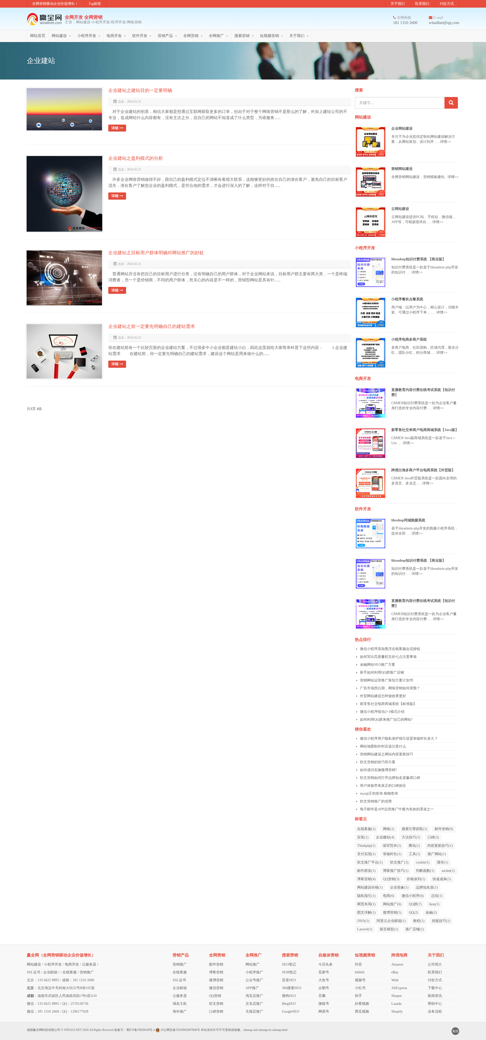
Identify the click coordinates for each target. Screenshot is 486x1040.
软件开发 (139, 36)
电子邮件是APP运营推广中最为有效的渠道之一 (397, 809)
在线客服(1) (366, 829)
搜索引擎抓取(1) (414, 829)
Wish (394, 980)
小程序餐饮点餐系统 (407, 299)
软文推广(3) (399, 862)
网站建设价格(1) (370, 887)
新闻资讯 (435, 996)
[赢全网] (46, 19)
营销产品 (165, 36)
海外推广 (180, 1011)
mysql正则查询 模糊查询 (379, 793)
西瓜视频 (362, 1011)
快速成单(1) (442, 879)
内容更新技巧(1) (440, 846)
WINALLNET (73, 1030)
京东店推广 (254, 1004)
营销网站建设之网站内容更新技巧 (386, 754)
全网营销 (190, 36)
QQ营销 (215, 996)
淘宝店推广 (254, 996)
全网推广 (216, 36)
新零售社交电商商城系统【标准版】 (388, 704)
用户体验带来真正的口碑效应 (383, 786)
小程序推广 (254, 972)
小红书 (360, 988)
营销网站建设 (402, 169)
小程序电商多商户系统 (409, 339)
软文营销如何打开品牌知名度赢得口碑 (390, 778)
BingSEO (289, 1004)
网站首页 (37, 36)
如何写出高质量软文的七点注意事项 (388, 657)
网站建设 (59, 36)
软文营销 (216, 1004)
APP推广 (252, 988)
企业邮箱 (50, 972)
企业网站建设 (402, 128)
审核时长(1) (392, 854)
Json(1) (434, 904)
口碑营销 (216, 1011)
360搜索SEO (291, 988)
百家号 (323, 972)
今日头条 (325, 964)
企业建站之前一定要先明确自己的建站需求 (151, 326)
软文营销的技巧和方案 (377, 762)
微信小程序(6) (413, 896)
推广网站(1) (437, 854)
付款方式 (447, 4)
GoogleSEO (290, 1011)
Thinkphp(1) (366, 846)
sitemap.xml (250, 1030)
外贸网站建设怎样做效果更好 (383, 696)
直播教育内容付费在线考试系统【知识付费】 (423, 392)
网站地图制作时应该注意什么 (383, 746)
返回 (455, 1031)
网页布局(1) (366, 904)
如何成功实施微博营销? (378, 770)
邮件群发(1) (366, 871)
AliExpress (399, 988)
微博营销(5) (392, 912)
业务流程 (435, 1011)
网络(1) (388, 829)
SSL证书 (33, 972)
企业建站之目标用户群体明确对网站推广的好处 (156, 252)
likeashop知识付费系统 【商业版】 (418, 259)
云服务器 (89, 964)
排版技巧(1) (441, 921)
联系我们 (422, 4)
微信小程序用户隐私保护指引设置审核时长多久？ (399, 738)
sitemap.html (279, 1030)
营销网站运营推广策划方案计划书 (386, 680)
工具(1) (414, 854)
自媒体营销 (328, 955)
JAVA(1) (363, 921)
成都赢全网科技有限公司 (43, 1030)
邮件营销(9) (444, 829)
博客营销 (216, 972)
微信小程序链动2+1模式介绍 (382, 712)
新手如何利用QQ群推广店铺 (382, 672)
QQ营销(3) (391, 879)
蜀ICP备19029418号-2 (140, 1030)
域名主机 (180, 1004)
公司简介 (435, 964)
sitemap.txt (264, 1030)
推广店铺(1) (415, 929)
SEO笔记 (289, 964)
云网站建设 (400, 209)
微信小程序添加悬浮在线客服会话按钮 (390, 649)
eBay (394, 972)
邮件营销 (216, 964)
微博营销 (216, 980)
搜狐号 (323, 1004)
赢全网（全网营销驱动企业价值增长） (61, 955)
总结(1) (436, 896)
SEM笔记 (289, 972)
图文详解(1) (366, 912)
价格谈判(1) (416, 879)
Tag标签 (95, 4)
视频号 (360, 980)
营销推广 (87, 972)
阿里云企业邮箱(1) (391, 921)
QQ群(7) (415, 904)
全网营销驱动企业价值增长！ (55, 4)
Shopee (396, 996)
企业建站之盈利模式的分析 (135, 158)
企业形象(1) (399, 887)
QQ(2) (413, 912)
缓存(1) (442, 862)
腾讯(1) (414, 846)
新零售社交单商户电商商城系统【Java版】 (425, 430)
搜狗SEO (289, 996)
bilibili (359, 972)
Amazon (397, 964)
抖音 (358, 964)
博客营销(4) (366, 879)
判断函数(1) (425, 871)
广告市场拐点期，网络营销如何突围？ (390, 688)
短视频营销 (269, 36)
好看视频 (362, 1004)
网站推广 (253, 964)
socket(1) (448, 871)
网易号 (323, 1011)
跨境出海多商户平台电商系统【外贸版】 (423, 470)
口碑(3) (433, 837)
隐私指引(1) (366, 896)
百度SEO (289, 980)
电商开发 (114, 36)
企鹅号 (323, 988)
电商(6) (388, 896)
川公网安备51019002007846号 (180, 1030)
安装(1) (363, 837)
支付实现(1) (366, 854)
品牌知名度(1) (427, 887)
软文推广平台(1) (370, 862)
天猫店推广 (254, 1011)
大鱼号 (323, 980)
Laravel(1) (364, 929)
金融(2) (431, 912)
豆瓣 (322, 996)
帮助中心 (435, 1004)
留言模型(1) (389, 929)
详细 (115, 128)
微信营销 (216, 988)
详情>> (445, 142)
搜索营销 (242, 36)
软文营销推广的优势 (376, 801)
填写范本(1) (392, 846)
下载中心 (435, 988)
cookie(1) (423, 862)
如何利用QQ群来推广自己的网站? (386, 719)
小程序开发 (86, 36)
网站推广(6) (392, 904)
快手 (358, 996)
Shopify (397, 1011)
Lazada (396, 1004)
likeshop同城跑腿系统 (408, 520)
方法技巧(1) (411, 837)
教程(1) (418, 921)
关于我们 (398, 4)
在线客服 (70, 972)
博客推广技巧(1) (396, 871)
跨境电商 (399, 955)
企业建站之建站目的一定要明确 (140, 90)
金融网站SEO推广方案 (377, 664)
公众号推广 (254, 980)
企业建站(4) (385, 837)
